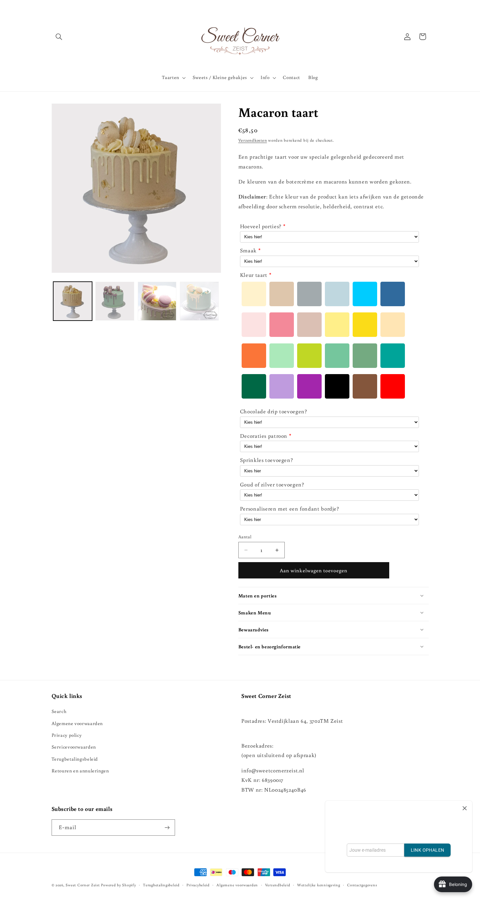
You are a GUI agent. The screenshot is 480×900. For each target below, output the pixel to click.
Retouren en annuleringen (80, 770)
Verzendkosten (252, 140)
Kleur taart (253, 274)
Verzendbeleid (277, 884)
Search (59, 711)
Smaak (248, 250)
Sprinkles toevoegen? (266, 460)
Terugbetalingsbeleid (75, 759)
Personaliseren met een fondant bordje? (289, 508)
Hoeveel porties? (260, 226)
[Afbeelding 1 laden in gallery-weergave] (72, 301)
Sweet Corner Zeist (83, 884)
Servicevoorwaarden (74, 747)
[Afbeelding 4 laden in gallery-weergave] (199, 301)
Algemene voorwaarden (77, 723)
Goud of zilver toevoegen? (272, 484)
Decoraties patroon (263, 435)
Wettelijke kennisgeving (318, 884)
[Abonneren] (166, 827)
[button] (59, 36)
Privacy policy (67, 735)
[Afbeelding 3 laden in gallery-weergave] (157, 301)
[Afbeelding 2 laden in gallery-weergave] (114, 301)
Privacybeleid (198, 884)
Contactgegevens (362, 884)
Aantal (245, 537)
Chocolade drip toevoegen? (273, 411)
